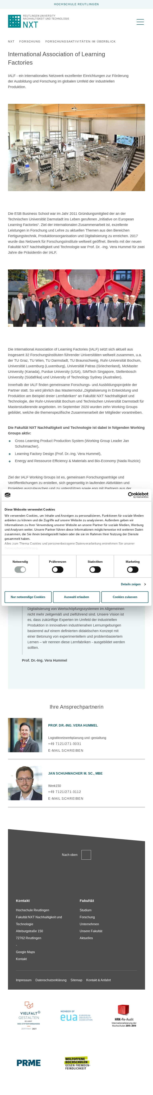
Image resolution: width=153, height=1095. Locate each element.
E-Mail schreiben (66, 750)
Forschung (87, 917)
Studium (85, 910)
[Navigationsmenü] (140, 22)
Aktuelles (86, 938)
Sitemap (76, 980)
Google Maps (25, 952)
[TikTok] (59, 879)
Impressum (23, 980)
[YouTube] (111, 879)
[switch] (57, 570)
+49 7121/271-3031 (64, 743)
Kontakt (21, 959)
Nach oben (69, 854)
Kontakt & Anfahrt (98, 980)
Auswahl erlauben (76, 597)
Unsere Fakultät (91, 931)
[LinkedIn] (76, 879)
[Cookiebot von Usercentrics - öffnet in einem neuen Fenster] (131, 495)
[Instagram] (42, 879)
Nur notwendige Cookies (28, 597)
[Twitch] (93, 879)
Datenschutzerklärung (21, 548)
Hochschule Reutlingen (76, 4)
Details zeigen (131, 584)
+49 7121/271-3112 (64, 792)
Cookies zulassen (125, 597)
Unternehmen (89, 924)
